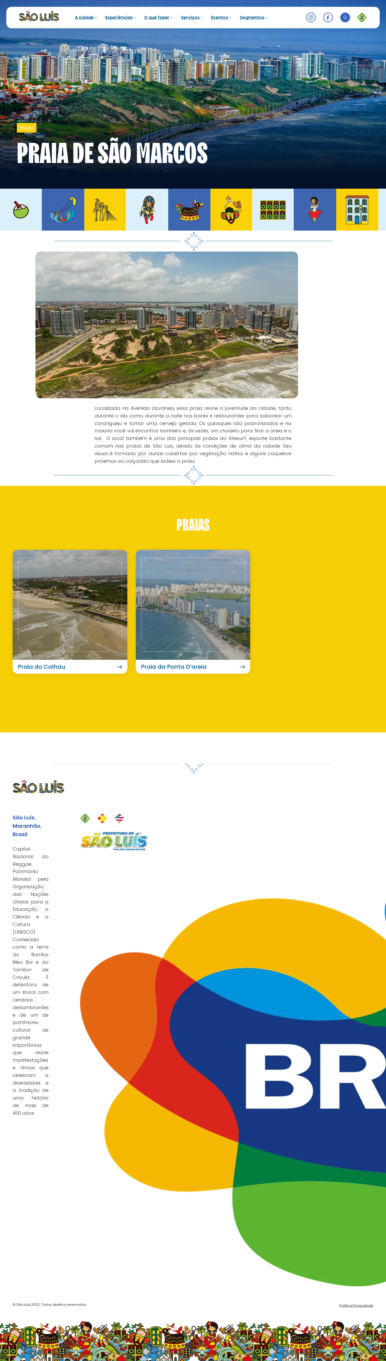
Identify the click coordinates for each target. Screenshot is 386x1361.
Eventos (219, 17)
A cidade (84, 17)
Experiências (119, 17)
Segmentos (252, 17)
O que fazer (156, 17)
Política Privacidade (356, 1305)
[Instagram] (311, 17)
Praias (26, 128)
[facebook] (328, 17)
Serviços (190, 17)
